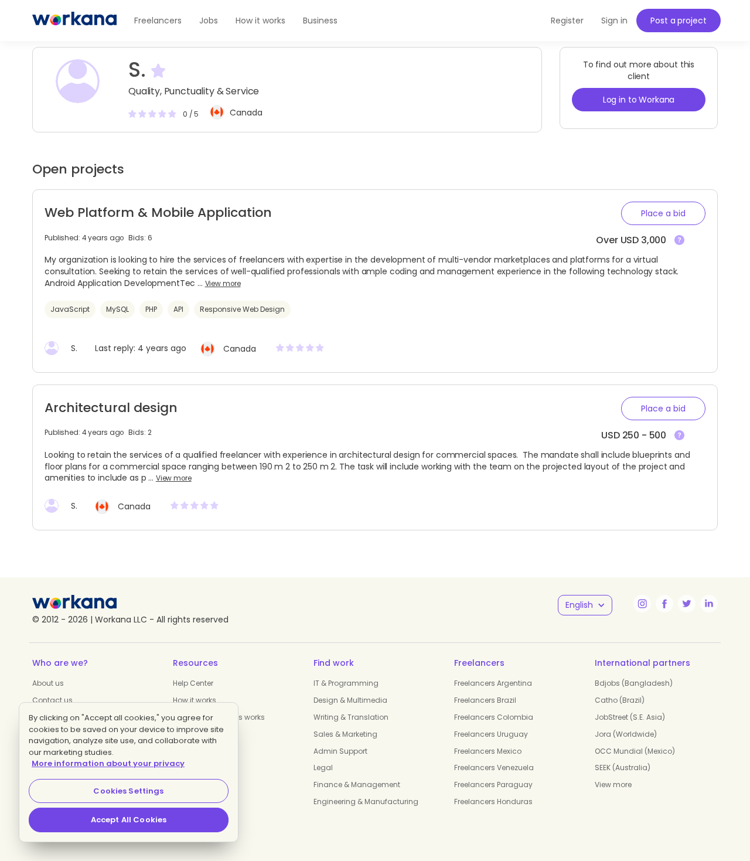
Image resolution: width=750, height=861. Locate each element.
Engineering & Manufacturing (365, 801)
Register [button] (567, 20)
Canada (246, 112)
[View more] (679, 240)
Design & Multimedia (350, 700)
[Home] (74, 20)
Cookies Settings (128, 791)
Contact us (52, 700)
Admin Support (340, 751)
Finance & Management (356, 784)
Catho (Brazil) (620, 700)
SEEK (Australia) (622, 767)
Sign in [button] (614, 20)
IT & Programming (346, 683)
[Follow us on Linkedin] (709, 603)
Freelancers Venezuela (494, 767)
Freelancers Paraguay (493, 784)
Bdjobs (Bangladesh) (634, 683)
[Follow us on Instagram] (642, 603)
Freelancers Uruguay (491, 734)
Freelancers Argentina (493, 683)
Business (320, 20)
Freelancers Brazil (485, 700)
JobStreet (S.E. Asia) (630, 717)
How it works (260, 20)
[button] (663, 213)
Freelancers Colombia (493, 717)
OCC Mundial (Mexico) (635, 751)
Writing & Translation (350, 717)
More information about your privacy (108, 763)
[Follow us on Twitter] (687, 603)
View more (223, 283)
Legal (323, 767)
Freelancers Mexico (487, 751)
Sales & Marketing (345, 734)
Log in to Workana (639, 100)
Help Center (193, 683)
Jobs (208, 20)
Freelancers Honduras (493, 801)
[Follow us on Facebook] (664, 603)
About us (48, 683)
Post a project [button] (678, 20)
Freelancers (158, 20)
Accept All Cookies (128, 819)
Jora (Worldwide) (626, 734)
